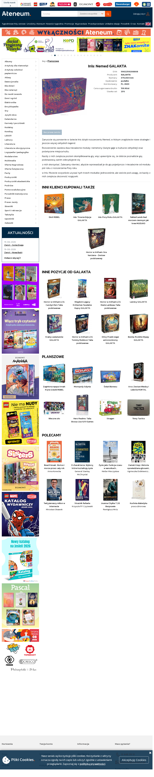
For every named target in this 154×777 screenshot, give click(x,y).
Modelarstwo (11, 156)
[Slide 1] (52, 55)
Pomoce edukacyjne (15, 189)
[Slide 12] (88, 55)
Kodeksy (9, 127)
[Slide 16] (101, 55)
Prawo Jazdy (11, 202)
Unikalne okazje (112, 23)
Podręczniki (11, 177)
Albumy (8, 61)
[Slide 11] (84, 55)
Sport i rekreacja (13, 210)
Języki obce (10, 114)
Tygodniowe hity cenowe (14, 23)
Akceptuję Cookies (134, 760)
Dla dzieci (9, 85)
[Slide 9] (78, 55)
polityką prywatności (92, 764)
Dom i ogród (11, 98)
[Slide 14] (94, 55)
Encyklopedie (11, 106)
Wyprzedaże (81, 23)
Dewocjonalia (11, 81)
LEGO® (8, 135)
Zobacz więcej (11, 258)
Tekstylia (9, 214)
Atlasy (8, 77)
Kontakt (141, 23)
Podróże (9, 185)
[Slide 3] (58, 55)
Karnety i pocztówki (15, 123)
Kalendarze (10, 119)
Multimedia (10, 160)
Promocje (69, 23)
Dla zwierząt (11, 90)
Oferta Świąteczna (14, 169)
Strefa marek (9, 2)
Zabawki (9, 223)
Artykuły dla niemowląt (16, 65)
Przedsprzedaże (96, 23)
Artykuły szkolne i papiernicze (14, 71)
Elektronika (10, 102)
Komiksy (9, 131)
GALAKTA (126, 74)
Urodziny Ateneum (36, 23)
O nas (133, 23)
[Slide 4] (61, 55)
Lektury (9, 139)
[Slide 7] (71, 55)
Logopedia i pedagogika (17, 152)
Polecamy (51, 435)
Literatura (10, 144)
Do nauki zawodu (13, 94)
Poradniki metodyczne (16, 193)
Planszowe (53, 356)
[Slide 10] (81, 55)
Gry (6, 110)
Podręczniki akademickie (17, 181)
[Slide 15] (97, 55)
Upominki (9, 218)
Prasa (8, 198)
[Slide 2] (55, 55)
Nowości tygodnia (54, 23)
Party (7, 173)
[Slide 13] (91, 55)
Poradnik (125, 23)
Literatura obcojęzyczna (17, 148)
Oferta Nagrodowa (14, 164)
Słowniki (9, 206)
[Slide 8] (75, 55)
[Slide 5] (65, 55)
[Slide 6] (68, 55)
